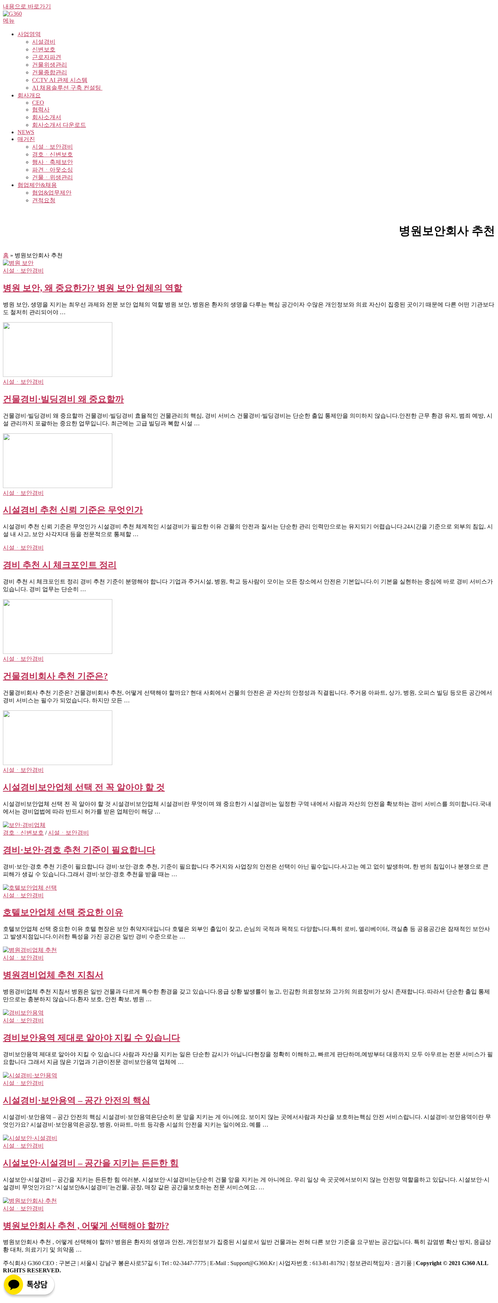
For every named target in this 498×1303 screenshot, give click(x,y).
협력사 (41, 109)
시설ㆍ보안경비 (52, 147)
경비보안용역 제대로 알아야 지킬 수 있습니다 (91, 1037)
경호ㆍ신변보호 (52, 154)
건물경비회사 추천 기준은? (55, 676)
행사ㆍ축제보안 (52, 162)
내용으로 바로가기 (27, 6)
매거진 (26, 139)
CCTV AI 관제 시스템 (59, 80)
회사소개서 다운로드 (59, 125)
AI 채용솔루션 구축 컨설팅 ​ (67, 88)
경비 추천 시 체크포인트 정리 (60, 565)
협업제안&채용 (37, 185)
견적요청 (43, 200)
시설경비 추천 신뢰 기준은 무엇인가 (73, 510)
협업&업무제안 (51, 193)
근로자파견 (46, 57)
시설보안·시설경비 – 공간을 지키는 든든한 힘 (91, 1163)
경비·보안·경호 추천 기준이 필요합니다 (79, 850)
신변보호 (43, 49)
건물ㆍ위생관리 (52, 177)
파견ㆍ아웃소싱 (52, 170)
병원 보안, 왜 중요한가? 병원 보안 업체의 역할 (92, 288)
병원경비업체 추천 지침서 (53, 975)
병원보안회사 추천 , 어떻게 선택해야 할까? (86, 1225)
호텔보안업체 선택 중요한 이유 (63, 912)
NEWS (25, 132)
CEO (38, 103)
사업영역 (29, 34)
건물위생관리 (49, 65)
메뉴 (9, 20)
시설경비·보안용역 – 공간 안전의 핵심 (76, 1100)
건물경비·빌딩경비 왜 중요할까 (63, 399)
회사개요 (29, 95)
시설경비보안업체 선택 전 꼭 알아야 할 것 (84, 787)
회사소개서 (46, 117)
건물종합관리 (49, 72)
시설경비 (43, 42)
